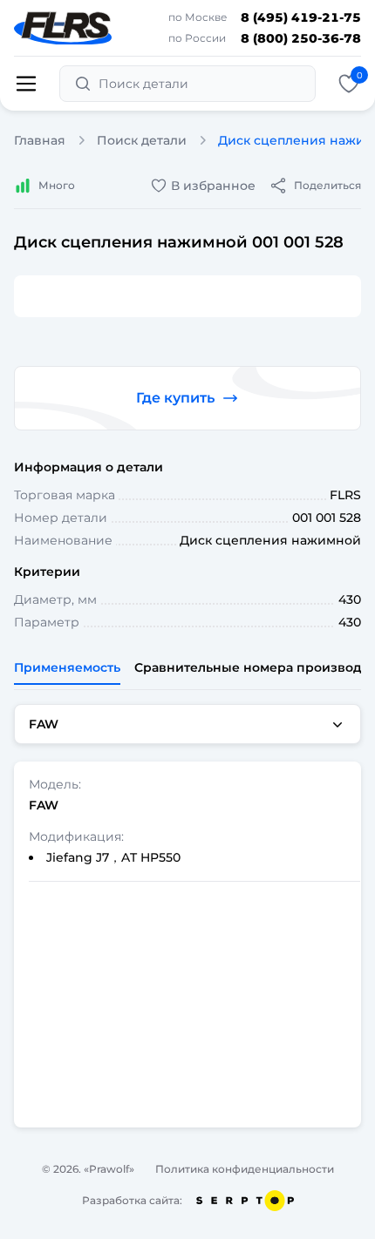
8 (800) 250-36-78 (301, 38)
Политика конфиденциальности (244, 1168)
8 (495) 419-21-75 (301, 17)
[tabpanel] (187, 915)
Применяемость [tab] (67, 667)
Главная (39, 140)
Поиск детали (142, 140)
